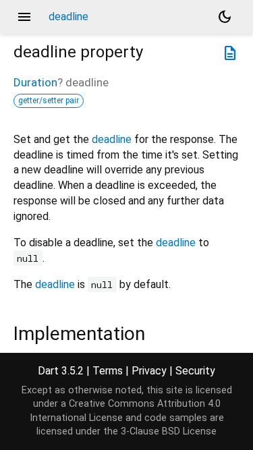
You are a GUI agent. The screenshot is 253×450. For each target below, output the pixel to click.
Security (195, 370)
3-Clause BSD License (169, 431)
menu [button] (24, 17)
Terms (107, 370)
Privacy (149, 370)
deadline (112, 139)
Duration (35, 82)
